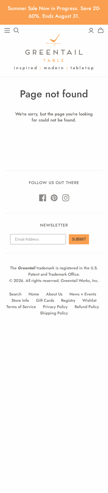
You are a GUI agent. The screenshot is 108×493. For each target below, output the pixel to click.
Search (15, 294)
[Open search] (16, 30)
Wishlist (89, 300)
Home (34, 294)
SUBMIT (79, 239)
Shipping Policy (54, 313)
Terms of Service (21, 307)
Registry (68, 300)
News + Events (82, 294)
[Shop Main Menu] (7, 30)
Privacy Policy (55, 307)
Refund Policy (87, 307)
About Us (54, 294)
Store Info (20, 300)
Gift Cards (45, 300)
